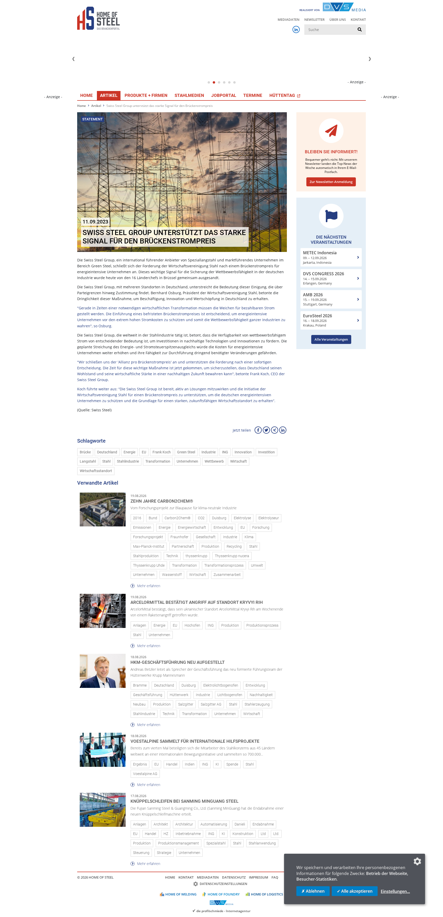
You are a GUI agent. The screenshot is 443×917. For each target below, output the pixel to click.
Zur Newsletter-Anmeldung (331, 181)
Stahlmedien (189, 95)
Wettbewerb (214, 461)
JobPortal (223, 95)
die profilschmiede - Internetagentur (223, 911)
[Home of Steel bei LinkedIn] (296, 29)
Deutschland (107, 452)
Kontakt (358, 19)
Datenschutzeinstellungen (223, 884)
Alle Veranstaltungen (331, 339)
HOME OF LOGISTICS (267, 894)
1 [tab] (208, 82)
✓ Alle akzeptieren (354, 891)
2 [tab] (213, 82)
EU (144, 452)
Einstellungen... (395, 891)
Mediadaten (288, 19)
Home (86, 95)
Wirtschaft (238, 461)
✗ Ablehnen (313, 891)
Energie (129, 452)
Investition (266, 452)
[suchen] (360, 29)
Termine (252, 95)
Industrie (209, 452)
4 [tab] (224, 82)
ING (225, 452)
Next (369, 59)
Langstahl (88, 461)
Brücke (85, 452)
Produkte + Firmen (146, 95)
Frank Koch (162, 452)
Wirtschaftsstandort (96, 471)
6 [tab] (234, 82)
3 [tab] (219, 82)
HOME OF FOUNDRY (224, 894)
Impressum (258, 877)
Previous (73, 59)
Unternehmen (187, 461)
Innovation (243, 452)
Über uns (337, 19)
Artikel (108, 95)
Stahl (106, 461)
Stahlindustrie (128, 461)
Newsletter (314, 19)
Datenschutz (234, 877)
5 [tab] (229, 82)
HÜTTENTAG (282, 95)
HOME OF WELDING (180, 894)
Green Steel (186, 452)
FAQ (274, 877)
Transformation (157, 461)
